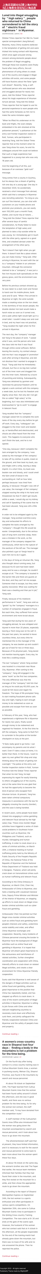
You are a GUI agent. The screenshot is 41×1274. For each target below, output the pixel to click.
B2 (21, 34)
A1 (20, 1057)
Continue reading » (10, 1034)
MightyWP (24, 1271)
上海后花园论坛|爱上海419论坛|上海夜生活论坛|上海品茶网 (20, 7)
